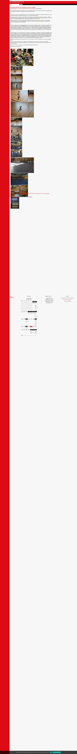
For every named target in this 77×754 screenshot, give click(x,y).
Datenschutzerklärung (10, 297)
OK (50, 752)
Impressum (10, 296)
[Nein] (75, 752)
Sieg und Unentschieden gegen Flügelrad (21, 193)
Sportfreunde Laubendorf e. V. (13, 2)
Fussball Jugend (14, 8)
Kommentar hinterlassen (31, 8)
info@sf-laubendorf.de (68, 299)
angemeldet (15, 196)
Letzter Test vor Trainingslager (40, 193)
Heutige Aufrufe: (48, 298)
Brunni (25, 8)
